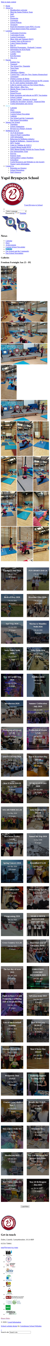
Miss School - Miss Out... (19, 87)
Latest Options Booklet (18, 43)
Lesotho (13, 54)
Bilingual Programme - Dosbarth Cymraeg (25, 47)
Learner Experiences (17, 37)
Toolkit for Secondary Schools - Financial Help (27, 102)
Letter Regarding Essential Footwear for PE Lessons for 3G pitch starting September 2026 (29, 82)
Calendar (13, 108)
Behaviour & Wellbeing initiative (22, 139)
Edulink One (15, 62)
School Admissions (17, 126)
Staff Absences (15, 172)
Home (8, 6)
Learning (9, 31)
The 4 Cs (13, 58)
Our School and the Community (22, 118)
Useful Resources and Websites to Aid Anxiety (27, 162)
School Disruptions (17, 170)
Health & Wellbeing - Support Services (24, 141)
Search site (5, 1332)
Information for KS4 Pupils (20, 50)
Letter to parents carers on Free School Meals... (27, 85)
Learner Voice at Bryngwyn (20, 41)
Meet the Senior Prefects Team (21, 12)
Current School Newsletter (20, 114)
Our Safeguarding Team (19, 151)
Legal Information (14, 1322)
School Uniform (16, 97)
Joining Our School (13, 122)
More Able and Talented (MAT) (22, 39)
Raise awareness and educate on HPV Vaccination (28, 95)
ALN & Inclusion (16, 133)
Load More (25, 1206)
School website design (9, 1326)
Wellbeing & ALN (12, 131)
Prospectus (14, 18)
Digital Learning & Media (19, 79)
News (8, 106)
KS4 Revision (15, 56)
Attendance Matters (17, 72)
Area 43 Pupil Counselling (20, 135)
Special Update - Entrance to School (23, 99)
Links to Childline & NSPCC (21, 145)
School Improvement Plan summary (23, 29)
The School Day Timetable (20, 66)
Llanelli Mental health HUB (20, 147)
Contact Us (10, 166)
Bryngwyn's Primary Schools (21, 129)
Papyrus (13, 154)
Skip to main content (8, 2)
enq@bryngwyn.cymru (9, 1247)
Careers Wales (15, 52)
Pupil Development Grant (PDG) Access (25, 27)
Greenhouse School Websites (31, 1326)
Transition (14, 124)
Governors (14, 20)
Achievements (15, 112)
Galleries (13, 116)
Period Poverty (15, 93)
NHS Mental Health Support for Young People (27, 149)
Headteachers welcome (18, 10)
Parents (8, 60)
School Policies (16, 22)
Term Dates (14, 68)
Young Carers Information (19, 164)
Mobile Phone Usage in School (21, 89)
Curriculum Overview (18, 33)
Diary (12, 110)
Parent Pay (14, 91)
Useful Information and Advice (21, 104)
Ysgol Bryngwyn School (33, 205)
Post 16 (13, 45)
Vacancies (14, 25)
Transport (13, 64)
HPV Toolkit (15, 143)
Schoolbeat (14, 160)
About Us (9, 8)
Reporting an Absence (18, 168)
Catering (13, 70)
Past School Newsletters (19, 120)
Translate (23, 213)
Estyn (12, 16)
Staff (12, 14)
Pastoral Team (15, 156)
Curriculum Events (17, 35)
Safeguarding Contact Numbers (21, 158)
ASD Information (16, 137)
